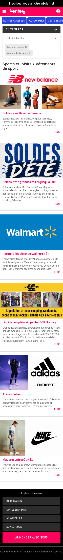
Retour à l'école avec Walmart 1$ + (26, 253)
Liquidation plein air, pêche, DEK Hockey (29, 322)
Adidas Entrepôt (14, 394)
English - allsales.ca (31, 493)
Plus (57, 131)
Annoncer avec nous (31, 537)
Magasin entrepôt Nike (18, 459)
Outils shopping (16, 509)
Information (14, 501)
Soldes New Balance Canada (22, 113)
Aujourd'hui (36, 20)
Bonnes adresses (14, 20)
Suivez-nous (14, 527)
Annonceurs (14, 518)
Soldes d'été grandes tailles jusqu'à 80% (29, 182)
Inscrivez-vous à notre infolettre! (31, 3)
